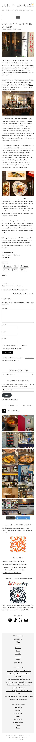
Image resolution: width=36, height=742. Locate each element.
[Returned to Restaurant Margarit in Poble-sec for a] (26, 490)
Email (4, 332)
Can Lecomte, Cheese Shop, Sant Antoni (15, 567)
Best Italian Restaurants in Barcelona (19, 679)
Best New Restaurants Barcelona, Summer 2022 (19, 696)
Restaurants (11, 284)
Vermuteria (20, 286)
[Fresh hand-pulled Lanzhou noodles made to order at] (26, 440)
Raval (18, 660)
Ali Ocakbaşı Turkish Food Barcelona (14, 570)
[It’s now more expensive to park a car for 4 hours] (26, 473)
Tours (18, 725)
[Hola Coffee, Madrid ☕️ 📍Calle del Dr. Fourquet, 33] (26, 507)
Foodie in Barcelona (18, 7)
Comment (5, 308)
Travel (18, 728)
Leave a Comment (18, 29)
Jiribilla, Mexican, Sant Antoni (12, 573)
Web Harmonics (20, 739)
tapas (10, 286)
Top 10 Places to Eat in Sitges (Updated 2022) (18, 682)
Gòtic (18, 642)
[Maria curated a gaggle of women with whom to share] (10, 423)
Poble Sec (18, 654)
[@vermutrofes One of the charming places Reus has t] (10, 440)
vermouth (14, 286)
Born (18, 645)
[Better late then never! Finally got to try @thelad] (10, 473)
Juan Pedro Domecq (21, 167)
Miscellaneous (18, 713)
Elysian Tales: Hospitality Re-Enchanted (15, 564)
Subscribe (7, 395)
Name (4, 325)
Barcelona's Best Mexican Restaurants (18, 685)
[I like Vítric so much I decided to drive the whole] (26, 423)
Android (4, 607)
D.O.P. (27, 162)
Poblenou (18, 657)
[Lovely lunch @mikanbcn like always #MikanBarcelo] (10, 490)
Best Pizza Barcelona (18, 688)
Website (4, 338)
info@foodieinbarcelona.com (18, 737)
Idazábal (18, 165)
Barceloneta (18, 639)
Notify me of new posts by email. (12, 348)
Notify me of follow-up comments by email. (15, 345)
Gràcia (18, 651)
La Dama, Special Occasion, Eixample (14, 561)
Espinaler (5, 138)
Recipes (18, 716)
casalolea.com (6, 257)
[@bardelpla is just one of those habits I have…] (10, 457)
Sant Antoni (18, 662)
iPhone (10, 607)
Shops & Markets (18, 722)
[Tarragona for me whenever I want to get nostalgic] (26, 457)
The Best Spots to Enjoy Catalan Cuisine (19, 671)
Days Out (18, 710)
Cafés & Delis (18, 707)
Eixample (18, 648)
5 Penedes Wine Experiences (18, 699)
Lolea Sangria (6, 60)
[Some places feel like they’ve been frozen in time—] (10, 507)
